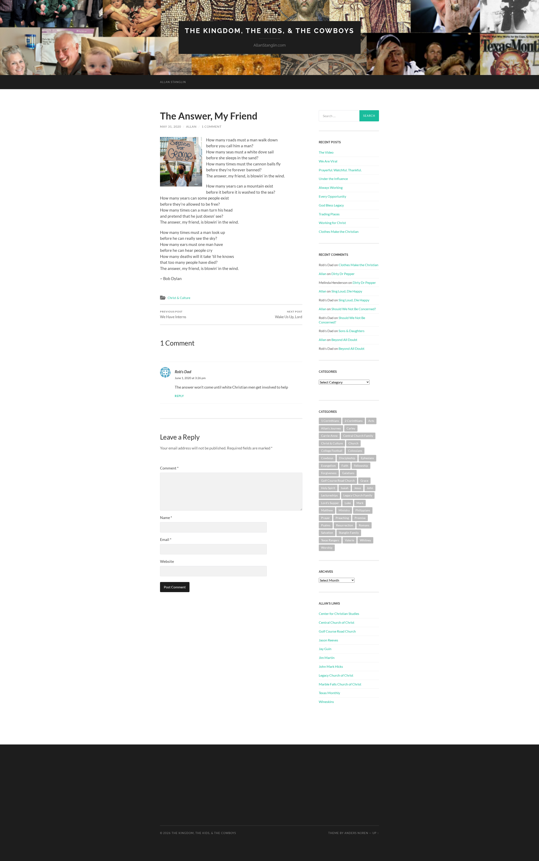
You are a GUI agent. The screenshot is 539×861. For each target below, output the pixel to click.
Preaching (342, 518)
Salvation (327, 532)
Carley (351, 428)
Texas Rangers (330, 540)
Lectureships (329, 495)
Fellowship (361, 465)
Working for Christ (332, 223)
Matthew (327, 510)
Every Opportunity (332, 196)
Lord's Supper (330, 503)
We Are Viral (328, 161)
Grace (364, 480)
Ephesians (367, 458)
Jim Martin (327, 658)
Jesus (357, 488)
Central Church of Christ (336, 622)
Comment (169, 468)
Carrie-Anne (329, 435)
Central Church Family (358, 435)
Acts (371, 420)
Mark (359, 503)
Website (167, 561)
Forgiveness (328, 473)
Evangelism (328, 465)
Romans (364, 525)
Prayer (325, 518)
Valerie (349, 540)
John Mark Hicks (331, 666)
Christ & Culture (179, 298)
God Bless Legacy (331, 205)
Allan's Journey (331, 428)
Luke (348, 503)
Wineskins (326, 702)
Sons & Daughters (351, 331)
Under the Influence (333, 179)
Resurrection (344, 525)
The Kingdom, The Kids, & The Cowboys (269, 31)
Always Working (331, 187)
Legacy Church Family (357, 495)
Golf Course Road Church (338, 480)
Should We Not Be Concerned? (353, 309)
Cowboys (327, 458)
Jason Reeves (328, 640)
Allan (191, 126)
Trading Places (329, 214)
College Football (331, 450)
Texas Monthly (329, 693)
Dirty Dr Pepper (343, 274)
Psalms (325, 525)
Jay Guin (325, 649)
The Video (326, 152)
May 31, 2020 (170, 126)
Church (353, 443)
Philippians (362, 510)
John (370, 488)
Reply (179, 396)
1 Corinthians (330, 420)
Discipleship (347, 458)
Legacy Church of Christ (336, 675)
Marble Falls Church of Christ (340, 684)
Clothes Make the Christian (339, 231)
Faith (345, 465)
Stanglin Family (349, 532)
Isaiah (344, 488)
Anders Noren (356, 833)
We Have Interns (173, 314)
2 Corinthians (354, 420)
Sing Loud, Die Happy (346, 291)
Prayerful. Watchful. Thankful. (340, 170)
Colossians (355, 450)
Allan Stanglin (173, 82)
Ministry (344, 510)
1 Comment (211, 126)
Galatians (348, 473)
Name (166, 517)
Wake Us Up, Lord (288, 314)
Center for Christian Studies (339, 614)
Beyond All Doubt (344, 340)
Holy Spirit (328, 488)
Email (165, 539)
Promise (360, 518)
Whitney (365, 540)
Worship (326, 547)
